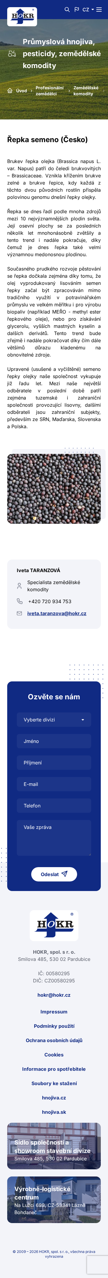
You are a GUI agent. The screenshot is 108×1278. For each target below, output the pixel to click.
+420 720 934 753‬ (49, 601)
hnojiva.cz (54, 1098)
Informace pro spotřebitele (54, 1069)
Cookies (54, 1055)
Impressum (54, 1012)
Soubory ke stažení (54, 1083)
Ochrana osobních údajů (54, 1040)
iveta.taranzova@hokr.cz (56, 613)
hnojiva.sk (54, 1112)
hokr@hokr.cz (54, 995)
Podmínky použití (54, 1026)
